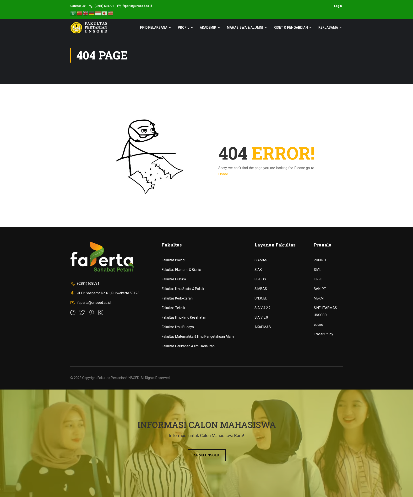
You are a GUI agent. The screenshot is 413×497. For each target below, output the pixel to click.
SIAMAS (261, 260)
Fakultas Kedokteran (177, 298)
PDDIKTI (320, 260)
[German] (92, 13)
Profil (183, 27)
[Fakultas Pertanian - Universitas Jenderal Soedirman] (88, 27)
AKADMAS (263, 327)
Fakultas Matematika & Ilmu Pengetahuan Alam (198, 336)
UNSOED (261, 298)
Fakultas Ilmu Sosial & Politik (183, 289)
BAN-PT (320, 289)
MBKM (319, 298)
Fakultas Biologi (173, 260)
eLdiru (318, 324)
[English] (86, 13)
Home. (223, 174)
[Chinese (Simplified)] (79, 13)
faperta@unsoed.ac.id (137, 6)
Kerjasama (328, 27)
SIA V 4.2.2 (263, 308)
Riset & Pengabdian (291, 27)
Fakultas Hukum (174, 279)
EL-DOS (260, 279)
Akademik (208, 27)
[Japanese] (104, 13)
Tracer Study (323, 334)
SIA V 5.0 (261, 317)
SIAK (258, 270)
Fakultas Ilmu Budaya (178, 327)
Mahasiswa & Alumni (245, 27)
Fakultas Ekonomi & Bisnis (181, 270)
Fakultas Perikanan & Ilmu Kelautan (188, 346)
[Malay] (111, 13)
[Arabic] (73, 13)
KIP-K (318, 279)
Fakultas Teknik (173, 308)
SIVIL (317, 270)
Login (338, 6)
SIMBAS (261, 289)
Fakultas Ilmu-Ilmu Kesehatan (184, 317)
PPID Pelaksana (153, 27)
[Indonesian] (98, 13)
